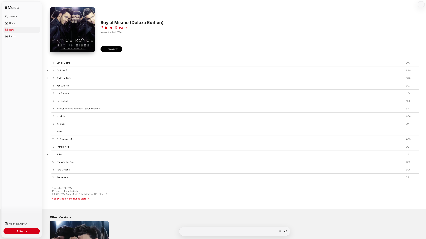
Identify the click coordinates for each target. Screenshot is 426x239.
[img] (12, 7)
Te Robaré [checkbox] (62, 70)
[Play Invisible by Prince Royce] (53, 116)
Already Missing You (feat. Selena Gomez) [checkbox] (79, 108)
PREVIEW (407, 63)
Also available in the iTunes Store (69, 198)
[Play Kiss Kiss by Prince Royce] (53, 123)
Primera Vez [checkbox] (63, 146)
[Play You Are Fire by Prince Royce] (53, 85)
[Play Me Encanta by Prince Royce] (53, 93)
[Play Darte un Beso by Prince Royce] (53, 78)
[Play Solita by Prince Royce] (53, 154)
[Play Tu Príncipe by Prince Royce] (53, 101)
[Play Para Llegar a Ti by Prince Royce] (53, 169)
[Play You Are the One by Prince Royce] (53, 162)
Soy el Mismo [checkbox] (63, 62)
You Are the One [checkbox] (65, 162)
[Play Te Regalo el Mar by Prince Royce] (53, 139)
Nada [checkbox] (59, 131)
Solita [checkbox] (59, 154)
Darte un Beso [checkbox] (64, 78)
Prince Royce (114, 27)
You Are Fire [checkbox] (63, 85)
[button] (22, 16)
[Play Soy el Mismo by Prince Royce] (53, 62)
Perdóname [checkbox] (62, 177)
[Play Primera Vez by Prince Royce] (53, 146)
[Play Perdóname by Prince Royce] (53, 177)
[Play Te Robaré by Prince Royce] (53, 70)
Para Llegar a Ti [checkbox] (64, 169)
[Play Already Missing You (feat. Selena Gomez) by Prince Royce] (53, 108)
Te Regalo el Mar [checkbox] (65, 139)
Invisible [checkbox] (61, 116)
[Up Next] (280, 231)
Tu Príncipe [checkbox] (62, 101)
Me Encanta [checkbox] (63, 93)
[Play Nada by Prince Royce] (53, 131)
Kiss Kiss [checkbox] (61, 123)
